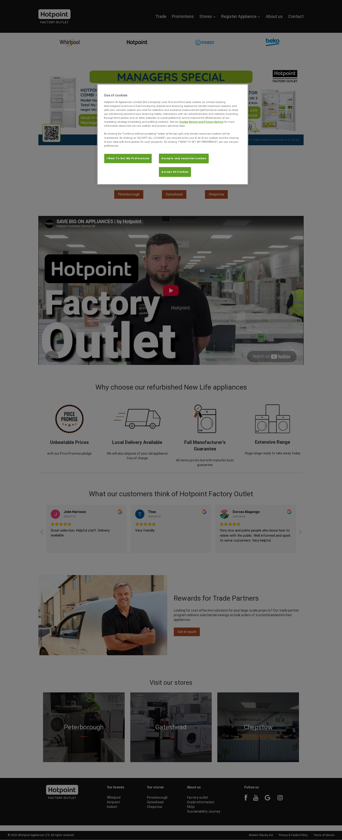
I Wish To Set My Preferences (128, 158)
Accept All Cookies (174, 171)
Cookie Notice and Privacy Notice (201, 121)
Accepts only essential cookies (183, 158)
